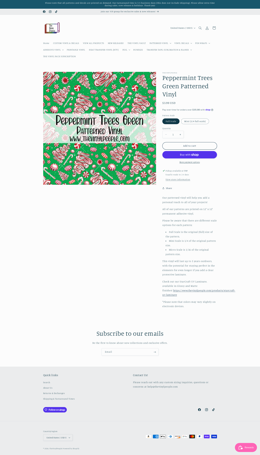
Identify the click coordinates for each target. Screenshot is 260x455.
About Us (48, 387)
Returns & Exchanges (54, 393)
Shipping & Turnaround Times (59, 398)
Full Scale (171, 121)
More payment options (190, 162)
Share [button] (169, 188)
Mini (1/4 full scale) (195, 121)
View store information (178, 179)
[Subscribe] (154, 352)
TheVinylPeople (55, 448)
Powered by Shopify (71, 448)
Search (46, 382)
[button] (160, 43)
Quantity (166, 128)
